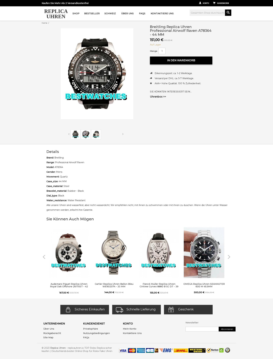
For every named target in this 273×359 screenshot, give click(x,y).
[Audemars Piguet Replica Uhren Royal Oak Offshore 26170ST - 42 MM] (69, 253)
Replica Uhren (58, 347)
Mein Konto (129, 328)
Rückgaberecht (52, 333)
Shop (76, 13)
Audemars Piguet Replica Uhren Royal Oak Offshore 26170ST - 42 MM (69, 285)
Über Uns (127, 13)
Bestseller (92, 13)
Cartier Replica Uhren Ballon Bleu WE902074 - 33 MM (114, 285)
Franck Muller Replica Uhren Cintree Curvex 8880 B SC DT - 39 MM (159, 285)
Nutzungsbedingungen (96, 333)
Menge (153, 51)
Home (44, 23)
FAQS (142, 13)
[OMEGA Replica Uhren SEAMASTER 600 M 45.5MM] (204, 253)
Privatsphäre (90, 328)
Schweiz (110, 13)
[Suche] (228, 12)
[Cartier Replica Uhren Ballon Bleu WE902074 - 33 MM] (114, 253)
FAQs (86, 337)
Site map (48, 337)
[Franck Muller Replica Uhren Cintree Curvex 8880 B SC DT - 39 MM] (159, 253)
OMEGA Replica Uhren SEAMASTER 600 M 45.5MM (204, 285)
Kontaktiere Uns (162, 13)
